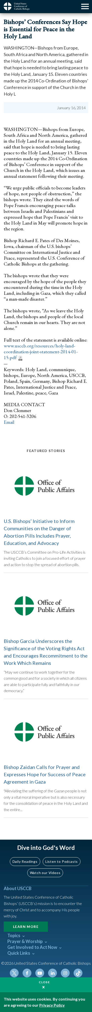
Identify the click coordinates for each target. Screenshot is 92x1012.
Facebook (27, 973)
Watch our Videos (45, 873)
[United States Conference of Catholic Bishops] (18, 6)
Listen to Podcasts (61, 861)
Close (44, 982)
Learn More (26, 926)
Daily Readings (25, 861)
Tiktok (78, 973)
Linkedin (52, 973)
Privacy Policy (52, 1005)
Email (9, 422)
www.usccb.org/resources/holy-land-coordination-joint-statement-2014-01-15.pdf (41, 352)
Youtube (39, 973)
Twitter (14, 973)
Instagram (65, 973)
